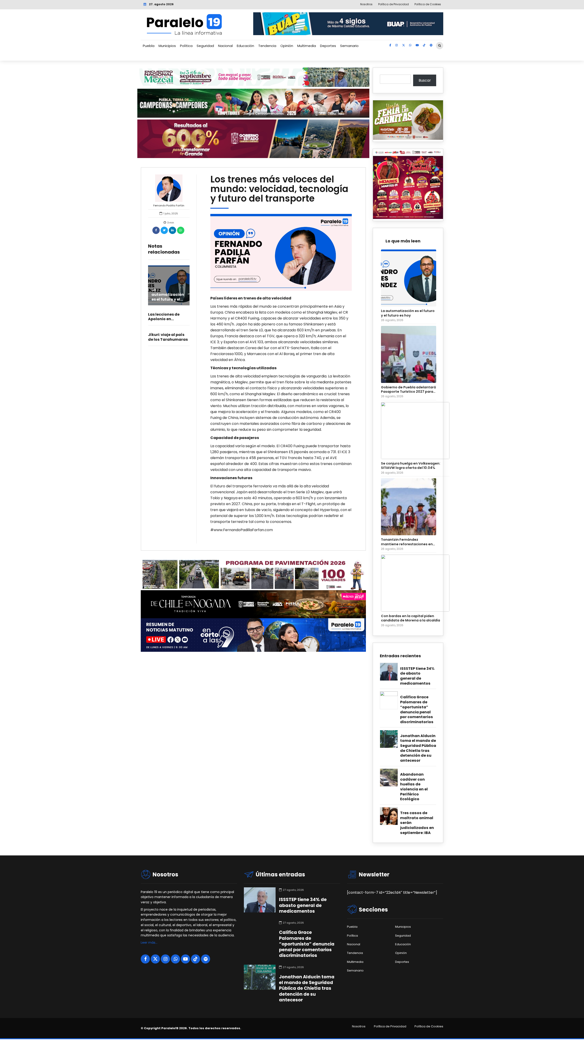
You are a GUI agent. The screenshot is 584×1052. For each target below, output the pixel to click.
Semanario (349, 45)
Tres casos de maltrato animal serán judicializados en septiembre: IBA (417, 822)
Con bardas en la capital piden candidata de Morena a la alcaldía (410, 618)
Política (186, 45)
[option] (281, 252)
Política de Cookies (429, 1026)
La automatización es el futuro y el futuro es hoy (167, 297)
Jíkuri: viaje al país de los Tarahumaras (168, 337)
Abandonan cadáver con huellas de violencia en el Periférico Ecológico (414, 787)
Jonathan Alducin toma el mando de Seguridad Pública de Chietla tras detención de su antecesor (418, 748)
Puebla (148, 45)
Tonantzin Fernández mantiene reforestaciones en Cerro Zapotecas (407, 542)
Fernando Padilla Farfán (168, 205)
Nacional (225, 45)
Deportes (328, 45)
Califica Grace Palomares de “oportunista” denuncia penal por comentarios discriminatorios (416, 709)
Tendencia (267, 45)
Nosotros (358, 1026)
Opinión (286, 45)
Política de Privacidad (390, 1026)
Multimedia (306, 45)
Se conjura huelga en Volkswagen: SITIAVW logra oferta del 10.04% (410, 465)
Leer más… (149, 942)
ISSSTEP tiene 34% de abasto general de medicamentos (417, 676)
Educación (245, 45)
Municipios (167, 45)
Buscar (425, 80)
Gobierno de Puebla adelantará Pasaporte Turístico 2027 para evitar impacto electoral (408, 389)
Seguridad (205, 45)
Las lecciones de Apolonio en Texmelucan (164, 319)
